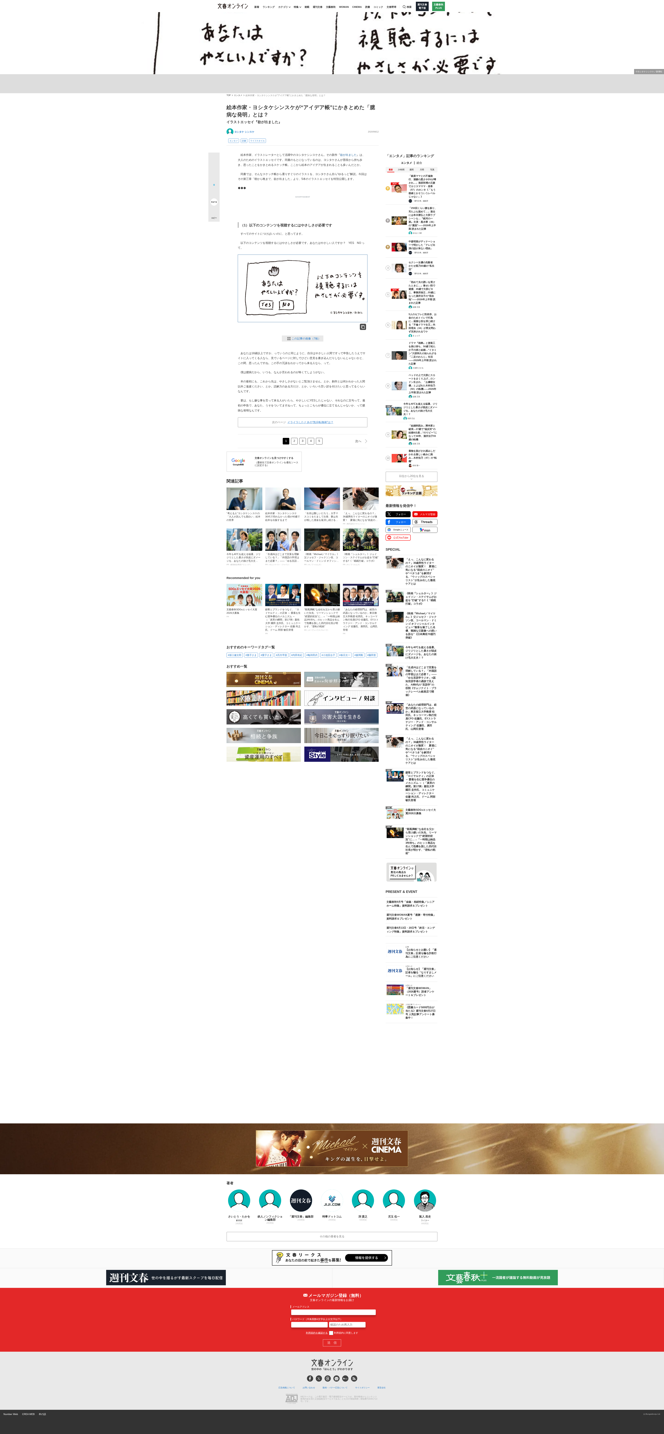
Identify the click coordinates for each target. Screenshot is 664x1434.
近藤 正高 (416, 307)
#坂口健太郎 (234, 655)
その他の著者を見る (332, 1236)
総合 (419, 162)
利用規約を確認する (317, 1332)
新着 (256, 7)
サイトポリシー (362, 1387)
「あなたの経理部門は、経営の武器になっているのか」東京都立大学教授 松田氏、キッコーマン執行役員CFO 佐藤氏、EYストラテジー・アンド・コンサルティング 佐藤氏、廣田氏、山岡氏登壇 (361, 621)
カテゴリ (283, 7)
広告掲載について (286, 1387)
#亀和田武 (311, 655)
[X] (319, 1378)
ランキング (269, 7)
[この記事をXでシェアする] (214, 159)
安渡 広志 (411, 418)
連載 (307, 7)
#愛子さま (266, 655)
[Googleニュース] (336, 1378)
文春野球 (391, 7)
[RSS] (354, 1378)
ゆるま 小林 (417, 233)
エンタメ (238, 95)
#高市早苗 (281, 655)
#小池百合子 (328, 655)
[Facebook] (310, 1378)
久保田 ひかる (418, 368)
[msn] (345, 1378)
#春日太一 (344, 655)
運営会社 (381, 1387)
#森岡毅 (358, 655)
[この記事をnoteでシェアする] (214, 202)
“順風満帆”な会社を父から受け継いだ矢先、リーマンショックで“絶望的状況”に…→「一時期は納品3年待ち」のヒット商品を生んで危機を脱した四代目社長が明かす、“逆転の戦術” (322, 619)
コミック (378, 7)
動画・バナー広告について (335, 1387)
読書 (367, 7)
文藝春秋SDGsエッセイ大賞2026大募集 (242, 612)
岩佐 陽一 (416, 465)
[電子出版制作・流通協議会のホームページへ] (291, 1399)
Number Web (10, 1414)
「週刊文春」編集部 (420, 201)
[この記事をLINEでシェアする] (214, 192)
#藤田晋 (371, 655)
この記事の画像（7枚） (306, 338)
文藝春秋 (331, 7)
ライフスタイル (257, 141)
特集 (296, 7)
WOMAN (344, 7)
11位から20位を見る (411, 476)
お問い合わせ (309, 1387)
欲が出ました (348, 154)
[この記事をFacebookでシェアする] (214, 170)
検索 (409, 7)
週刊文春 (317, 7)
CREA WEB (28, 1414)
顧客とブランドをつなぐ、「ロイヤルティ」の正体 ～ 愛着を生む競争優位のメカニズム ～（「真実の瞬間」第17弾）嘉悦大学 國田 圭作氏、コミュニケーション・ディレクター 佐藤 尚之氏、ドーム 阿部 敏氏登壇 (283, 621)
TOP (229, 95)
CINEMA (357, 7)
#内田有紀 (296, 655)
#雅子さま (251, 655)
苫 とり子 (416, 336)
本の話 (42, 1414)
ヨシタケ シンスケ (244, 131)
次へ (358, 441)
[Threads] (328, 1378)
